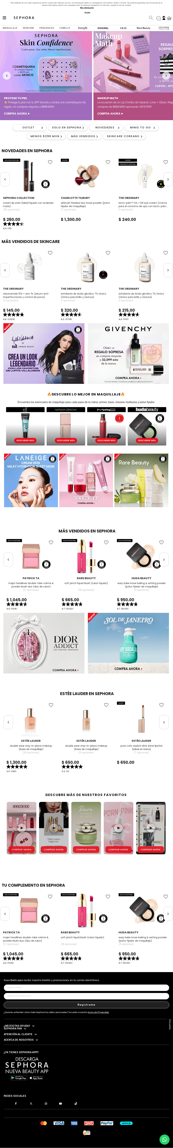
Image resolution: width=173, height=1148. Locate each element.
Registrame (87, 1005)
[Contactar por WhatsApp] (164, 1140)
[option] (46, 75)
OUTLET (28, 127)
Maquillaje (10, 28)
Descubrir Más (25, 440)
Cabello (64, 28)
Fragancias (46, 28)
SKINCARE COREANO (123, 136)
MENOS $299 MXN (45, 136)
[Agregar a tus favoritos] (50, 162)
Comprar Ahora (21, 850)
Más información (87, 8)
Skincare (28, 28)
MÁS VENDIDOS (83, 136)
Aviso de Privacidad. (98, 1012)
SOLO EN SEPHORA (66, 127)
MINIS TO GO (140, 127)
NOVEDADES (105, 127)
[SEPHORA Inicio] (24, 18)
